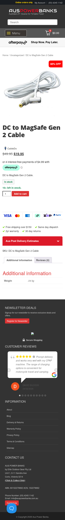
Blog (9, 415)
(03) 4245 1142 (55, 2)
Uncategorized (17, 55)
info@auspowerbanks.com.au (24, 498)
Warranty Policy (14, 428)
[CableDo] (10, 148)
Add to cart (20, 193)
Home (5, 55)
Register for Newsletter (17, 320)
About (9, 409)
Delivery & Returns (15, 422)
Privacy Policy (13, 435)
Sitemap (10, 447)
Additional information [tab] (19, 260)
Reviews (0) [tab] (42, 260)
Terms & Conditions (15, 441)
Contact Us (12, 502)
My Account (40, 2)
